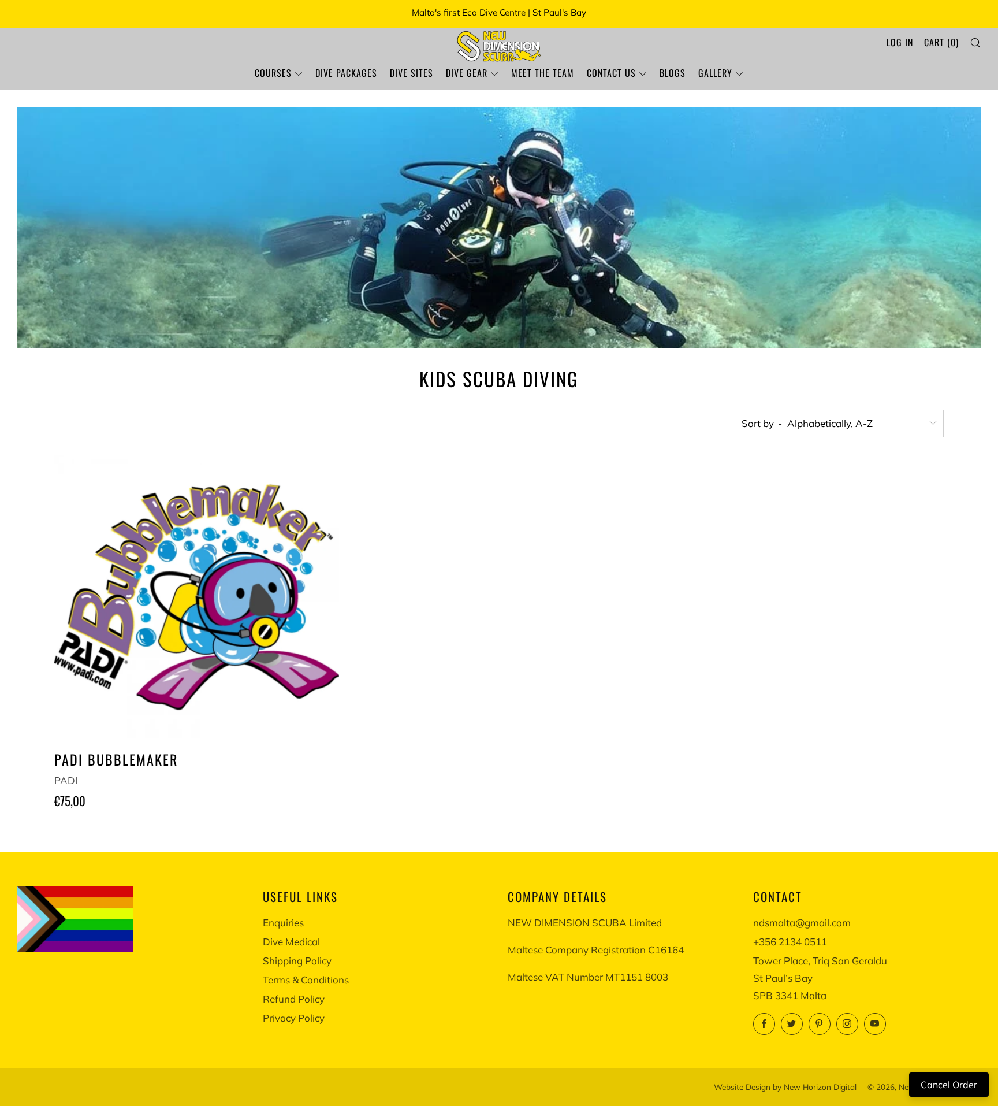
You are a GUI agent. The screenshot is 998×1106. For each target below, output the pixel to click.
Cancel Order (949, 1084)
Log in (900, 42)
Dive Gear (466, 73)
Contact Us (611, 73)
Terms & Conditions (306, 980)
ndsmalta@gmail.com (802, 922)
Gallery (715, 73)
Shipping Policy (297, 961)
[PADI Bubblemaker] (196, 597)
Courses (273, 73)
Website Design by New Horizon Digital (785, 1087)
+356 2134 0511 (790, 942)
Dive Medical (291, 942)
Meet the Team (542, 73)
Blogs (673, 73)
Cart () (941, 42)
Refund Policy (294, 999)
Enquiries (283, 922)
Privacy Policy (294, 1018)
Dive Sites (411, 73)
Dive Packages (346, 73)
